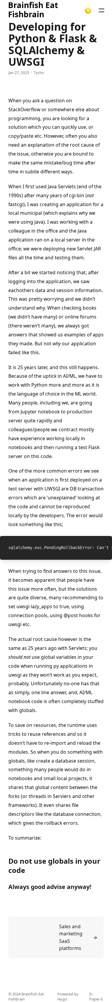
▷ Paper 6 (96, 997)
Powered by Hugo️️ (67, 997)
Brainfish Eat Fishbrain (33, 10)
